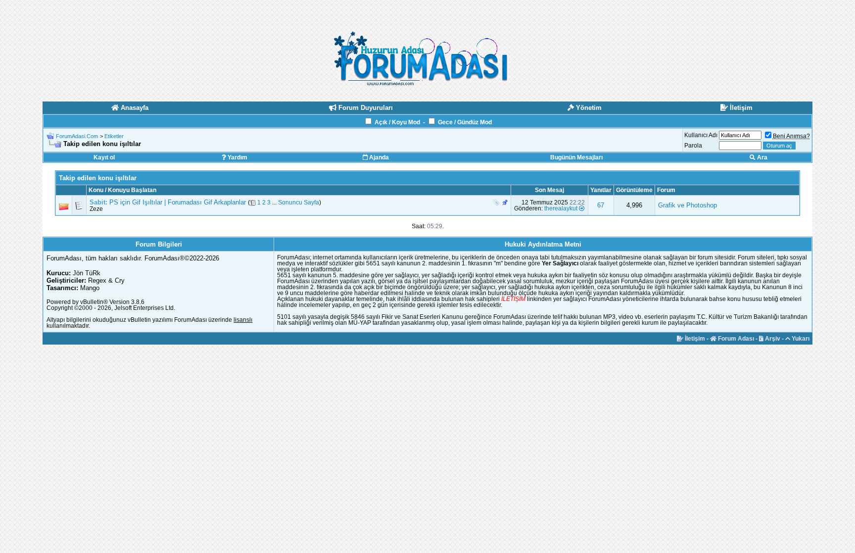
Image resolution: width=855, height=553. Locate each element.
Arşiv (771, 339)
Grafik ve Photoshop (687, 205)
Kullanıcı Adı (700, 135)
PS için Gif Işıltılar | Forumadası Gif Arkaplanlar (177, 202)
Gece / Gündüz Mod (465, 122)
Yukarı (799, 339)
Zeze (96, 209)
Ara (761, 157)
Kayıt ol (104, 157)
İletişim (694, 339)
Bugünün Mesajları (576, 157)
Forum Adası (735, 339)
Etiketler (114, 136)
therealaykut (560, 208)
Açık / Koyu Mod (397, 122)
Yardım (236, 157)
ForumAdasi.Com (77, 136)
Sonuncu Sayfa (298, 202)
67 (600, 205)
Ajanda (378, 157)
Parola (693, 146)
